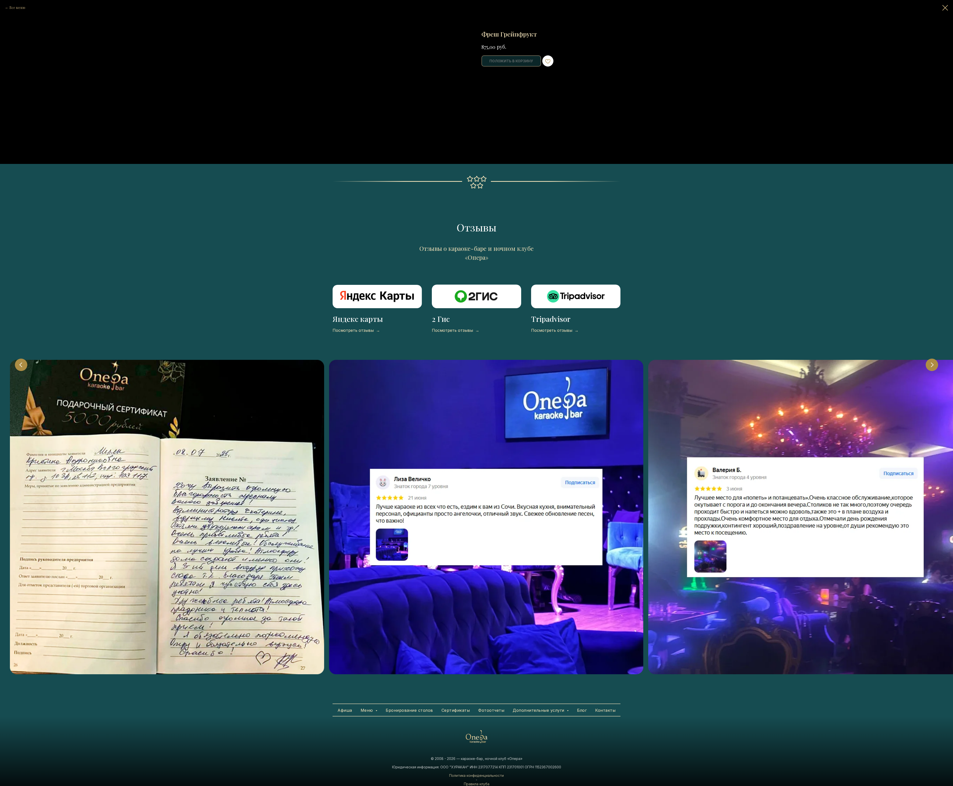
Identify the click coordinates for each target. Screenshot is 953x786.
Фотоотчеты (491, 710)
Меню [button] (367, 710)
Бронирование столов (409, 710)
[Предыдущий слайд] (21, 365)
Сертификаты (456, 710)
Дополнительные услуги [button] (539, 710)
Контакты (605, 710)
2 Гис (441, 319)
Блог (582, 710)
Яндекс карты (358, 319)
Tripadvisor (551, 319)
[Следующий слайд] (932, 365)
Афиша (345, 710)
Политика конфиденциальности (476, 775)
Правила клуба (476, 784)
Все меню (17, 7)
